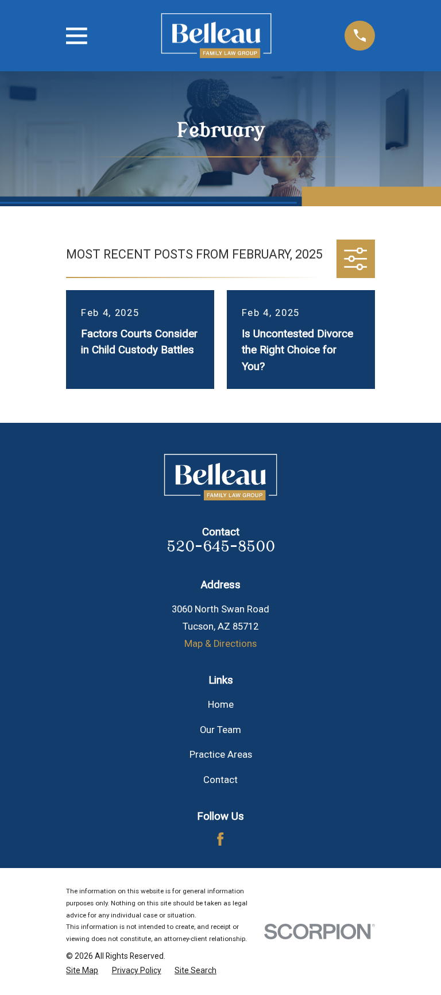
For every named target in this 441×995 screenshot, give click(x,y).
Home (221, 704)
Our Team (220, 729)
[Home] (216, 36)
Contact (220, 779)
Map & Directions (220, 643)
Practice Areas (220, 754)
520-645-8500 (221, 547)
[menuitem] (82, 970)
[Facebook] (220, 839)
